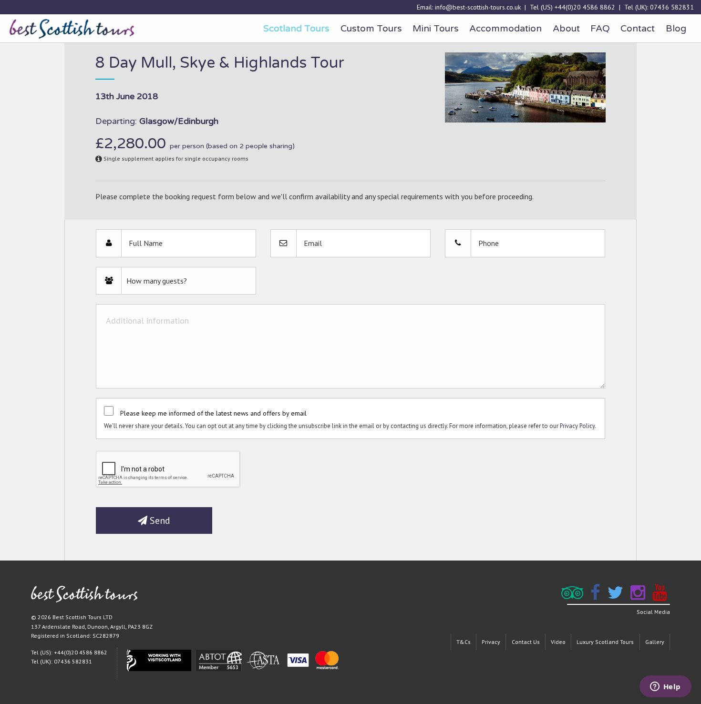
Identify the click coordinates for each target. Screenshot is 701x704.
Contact (637, 28)
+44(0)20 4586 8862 (585, 7)
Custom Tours (371, 28)
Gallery (654, 641)
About (566, 28)
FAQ (600, 28)
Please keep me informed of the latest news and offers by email (213, 413)
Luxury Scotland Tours (605, 641)
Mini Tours (435, 28)
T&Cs (463, 641)
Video (558, 641)
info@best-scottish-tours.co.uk (478, 7)
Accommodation (505, 28)
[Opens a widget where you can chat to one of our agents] (665, 687)
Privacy (491, 641)
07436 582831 (672, 7)
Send (158, 520)
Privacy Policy (577, 426)
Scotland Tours (296, 28)
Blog (676, 28)
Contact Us (526, 641)
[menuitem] (296, 29)
